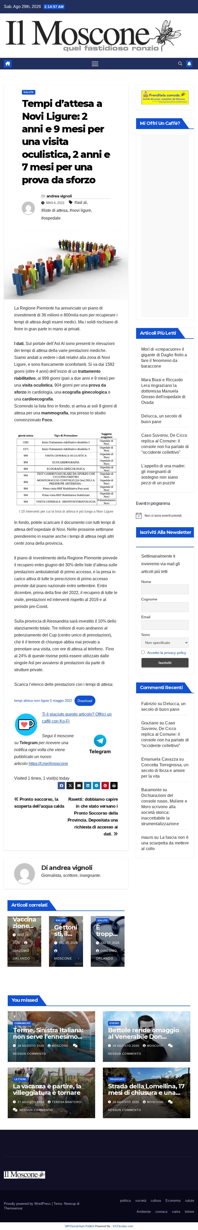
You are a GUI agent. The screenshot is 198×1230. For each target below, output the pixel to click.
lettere (20, 1079)
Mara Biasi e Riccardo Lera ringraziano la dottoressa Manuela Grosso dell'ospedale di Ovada (163, 391)
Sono (145, 635)
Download (85, 701)
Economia (173, 1200)
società (140, 1200)
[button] (180, 63)
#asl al (81, 202)
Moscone (60, 1045)
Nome (146, 582)
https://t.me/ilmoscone (48, 763)
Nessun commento (29, 1053)
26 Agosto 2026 (126, 1102)
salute (28, 92)
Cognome (149, 599)
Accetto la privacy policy (166, 653)
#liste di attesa (54, 210)
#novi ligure (80, 210)
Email (145, 617)
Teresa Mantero (66, 1102)
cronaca (161, 1212)
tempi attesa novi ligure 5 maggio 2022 (43, 701)
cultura (156, 1200)
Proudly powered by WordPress (28, 1204)
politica (125, 1200)
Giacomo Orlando (21, 954)
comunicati (22, 1023)
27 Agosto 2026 (31, 1102)
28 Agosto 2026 (31, 1045)
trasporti (117, 1079)
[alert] (165, 516)
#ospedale (51, 218)
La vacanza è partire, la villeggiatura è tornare (47, 1089)
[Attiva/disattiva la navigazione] (95, 64)
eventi (114, 1023)
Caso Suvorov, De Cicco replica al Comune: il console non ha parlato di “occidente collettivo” (165, 734)
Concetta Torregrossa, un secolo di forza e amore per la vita (164, 770)
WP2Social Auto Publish (79, 1226)
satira (176, 1212)
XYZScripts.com (123, 1226)
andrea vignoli (59, 196)
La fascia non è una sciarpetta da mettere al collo (165, 843)
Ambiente (144, 1212)
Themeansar (13, 1208)
